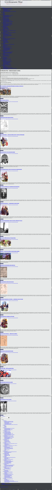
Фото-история (5, 57)
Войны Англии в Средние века (5, 19)
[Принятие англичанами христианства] (26, 272)
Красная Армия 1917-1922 (6, 47)
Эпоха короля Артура (4, 100)
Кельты (4, 12)
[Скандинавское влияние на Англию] (26, 323)
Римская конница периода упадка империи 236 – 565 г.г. (10, 68)
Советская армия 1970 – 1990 (8, 423)
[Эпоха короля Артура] (26, 107)
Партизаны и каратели (6, 24)
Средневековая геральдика (6, 55)
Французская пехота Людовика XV (9, 459)
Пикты (4, 13)
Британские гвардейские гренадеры (7, 8)
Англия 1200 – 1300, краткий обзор (7, 368)
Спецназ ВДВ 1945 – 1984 (6, 10)
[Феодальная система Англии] (26, 406)
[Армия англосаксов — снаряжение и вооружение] (26, 210)
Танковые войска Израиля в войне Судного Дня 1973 (9, 11)
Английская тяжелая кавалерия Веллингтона (8, 44)
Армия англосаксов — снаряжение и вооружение (9, 203)
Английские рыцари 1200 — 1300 (7, 20)
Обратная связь (3, 483)
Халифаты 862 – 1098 (5, 42)
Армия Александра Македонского (7, 33)
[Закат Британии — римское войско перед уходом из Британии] (26, 142)
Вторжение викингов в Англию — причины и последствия (11, 299)
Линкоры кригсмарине (6, 18)
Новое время (3, 43)
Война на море (3, 17)
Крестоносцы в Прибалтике (6, 39)
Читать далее (1, 98)
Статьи (2, 56)
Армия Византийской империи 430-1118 (8, 15)
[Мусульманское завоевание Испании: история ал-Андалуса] (26, 91)
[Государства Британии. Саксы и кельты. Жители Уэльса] (26, 227)
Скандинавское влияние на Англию (7, 316)
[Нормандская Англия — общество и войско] (26, 341)
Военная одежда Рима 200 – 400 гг (7, 65)
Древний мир (3, 29)
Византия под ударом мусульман (7, 16)
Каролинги (4, 59)
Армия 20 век (3, 7)
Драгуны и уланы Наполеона (6, 62)
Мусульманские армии (4, 40)
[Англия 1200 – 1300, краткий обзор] (26, 373)
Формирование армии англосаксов (7, 281)
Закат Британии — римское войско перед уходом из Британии (12, 134)
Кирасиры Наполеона (5, 63)
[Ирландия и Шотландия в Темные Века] (26, 243)
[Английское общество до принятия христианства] (26, 193)
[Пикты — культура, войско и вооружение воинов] (26, 256)
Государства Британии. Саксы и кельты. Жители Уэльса (11, 220)
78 (2, 416)
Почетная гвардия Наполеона (6, 64)
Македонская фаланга (7, 447)
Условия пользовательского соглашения (6, 484)
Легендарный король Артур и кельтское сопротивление (11, 169)
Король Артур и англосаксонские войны (8, 21)
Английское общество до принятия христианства (9, 186)
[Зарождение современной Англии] (26, 358)
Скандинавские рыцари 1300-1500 (9, 466)
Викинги (4, 51)
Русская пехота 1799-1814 (6, 49)
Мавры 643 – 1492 (7, 454)
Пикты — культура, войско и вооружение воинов (9, 251)
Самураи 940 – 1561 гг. (6, 28)
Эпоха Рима (4, 478)
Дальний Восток (4, 26)
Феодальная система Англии (5, 399)
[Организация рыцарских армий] (26, 389)
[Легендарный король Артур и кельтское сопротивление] (26, 176)
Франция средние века (6, 471)
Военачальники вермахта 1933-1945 (7, 23)
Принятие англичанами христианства (7, 265)
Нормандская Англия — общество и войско (8, 333)
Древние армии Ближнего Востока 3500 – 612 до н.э (9, 30)
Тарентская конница (5, 36)
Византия (3, 14)
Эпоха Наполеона (4, 60)
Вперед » (4, 416)
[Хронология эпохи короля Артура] (26, 124)
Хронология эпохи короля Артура (6, 117)
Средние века (3, 53)
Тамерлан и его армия (5, 41)
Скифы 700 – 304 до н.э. (6, 31)
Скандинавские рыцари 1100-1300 (7, 52)
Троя (3, 37)
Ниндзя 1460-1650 (5, 27)
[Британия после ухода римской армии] (26, 159)
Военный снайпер (5, 9)
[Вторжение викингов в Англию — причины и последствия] (26, 306)
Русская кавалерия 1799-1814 (6, 48)
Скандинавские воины (4, 50)
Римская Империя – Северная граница (7, 67)
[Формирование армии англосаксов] (26, 289)
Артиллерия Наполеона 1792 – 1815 (7, 61)
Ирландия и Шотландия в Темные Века (8, 237)
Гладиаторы (4, 66)
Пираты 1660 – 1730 (5, 45)
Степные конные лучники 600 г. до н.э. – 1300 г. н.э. (9, 32)
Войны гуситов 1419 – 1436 (6, 54)
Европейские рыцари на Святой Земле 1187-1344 (9, 38)
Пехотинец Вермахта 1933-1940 (7, 25)
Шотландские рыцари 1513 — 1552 (9, 435)
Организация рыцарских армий (6, 382)
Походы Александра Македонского (7, 35)
